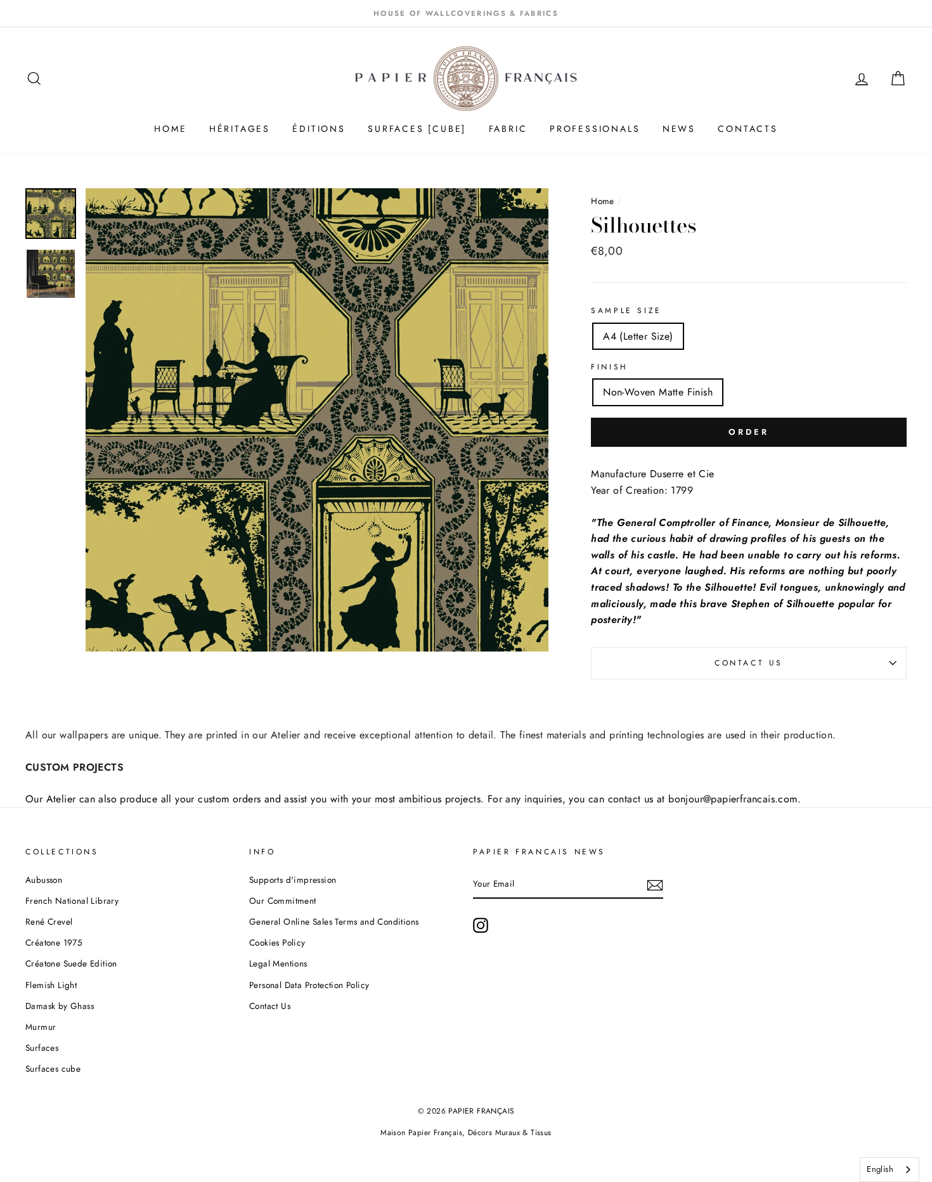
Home (604, 201)
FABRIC (508, 128)
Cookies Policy (277, 942)
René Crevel (48, 921)
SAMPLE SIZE (626, 310)
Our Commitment (282, 900)
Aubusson (43, 879)
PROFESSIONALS (595, 128)
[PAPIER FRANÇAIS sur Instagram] (480, 925)
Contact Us (749, 663)
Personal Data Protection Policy (309, 985)
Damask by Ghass (59, 1005)
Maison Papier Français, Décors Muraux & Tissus (465, 1132)
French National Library (72, 900)
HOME (170, 128)
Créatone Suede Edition (71, 963)
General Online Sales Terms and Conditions (335, 921)
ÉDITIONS (318, 128)
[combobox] (889, 1169)
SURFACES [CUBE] (417, 128)
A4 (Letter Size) (638, 336)
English (880, 1169)
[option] (466, 13)
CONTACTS (747, 128)
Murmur (40, 1026)
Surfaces (41, 1047)
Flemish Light (51, 985)
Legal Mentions (278, 963)
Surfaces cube (53, 1068)
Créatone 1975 (53, 942)
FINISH (609, 367)
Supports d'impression (292, 879)
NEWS (679, 128)
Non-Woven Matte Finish (658, 392)
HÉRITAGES (239, 128)
